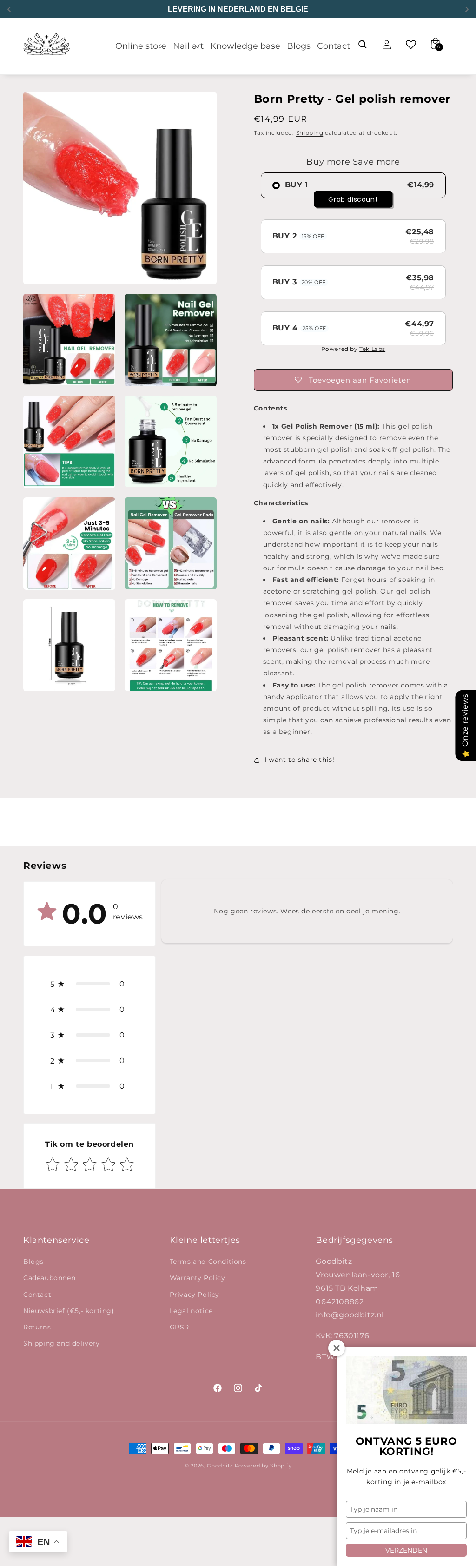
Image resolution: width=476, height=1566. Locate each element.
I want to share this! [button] (299, 759)
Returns (37, 1327)
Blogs (33, 1261)
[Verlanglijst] (411, 44)
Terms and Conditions (208, 1261)
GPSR (179, 1327)
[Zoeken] (362, 44)
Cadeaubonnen (49, 1278)
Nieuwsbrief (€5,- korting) (68, 1311)
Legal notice (191, 1311)
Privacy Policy (194, 1294)
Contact (37, 1294)
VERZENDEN (406, 1550)
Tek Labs (372, 348)
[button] (140, 46)
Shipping (310, 132)
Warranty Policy (197, 1278)
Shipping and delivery (61, 1343)
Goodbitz (220, 1465)
